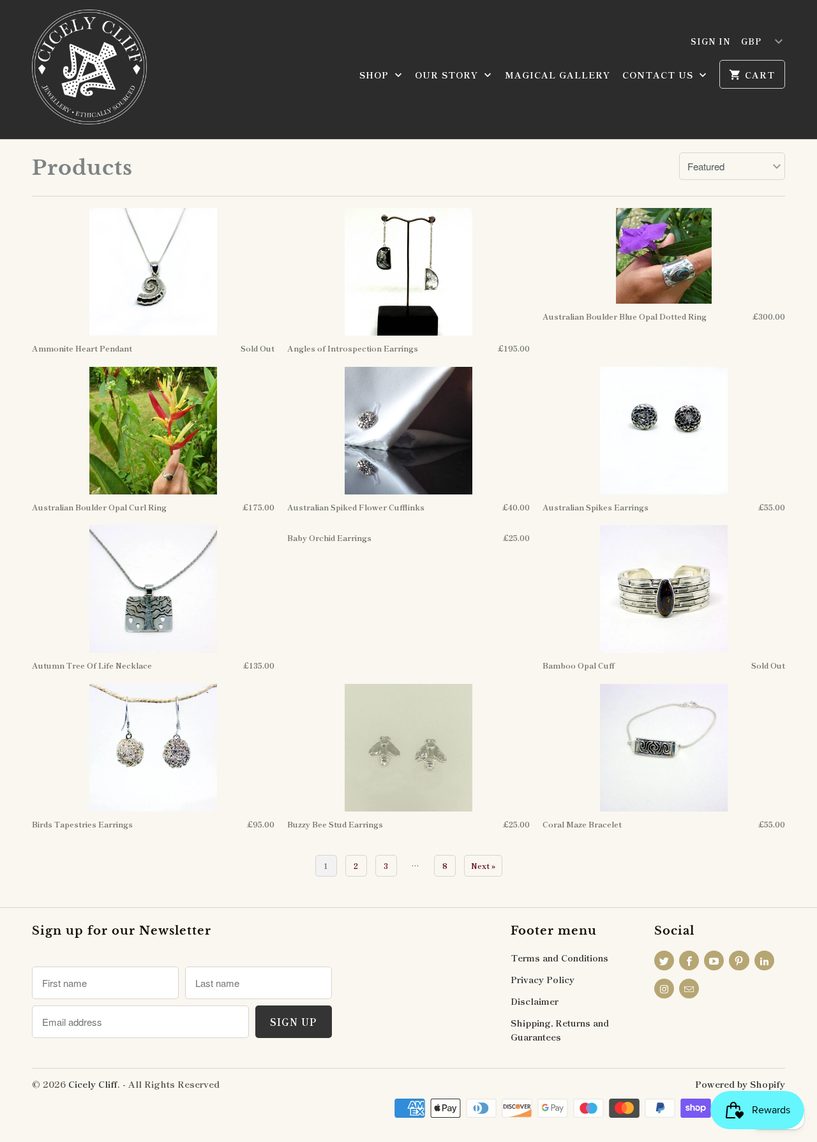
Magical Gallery (557, 74)
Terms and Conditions (559, 957)
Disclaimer (534, 1001)
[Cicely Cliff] (89, 70)
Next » (483, 865)
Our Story (448, 74)
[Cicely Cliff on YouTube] (714, 960)
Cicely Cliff (92, 1084)
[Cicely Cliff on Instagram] (664, 988)
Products (82, 168)
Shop (375, 74)
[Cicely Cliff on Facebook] (689, 960)
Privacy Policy (542, 979)
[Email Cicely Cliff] (689, 988)
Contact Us (659, 74)
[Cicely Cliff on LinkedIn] (764, 960)
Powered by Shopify (740, 1084)
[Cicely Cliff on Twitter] (664, 960)
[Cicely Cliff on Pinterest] (739, 960)
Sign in (711, 41)
